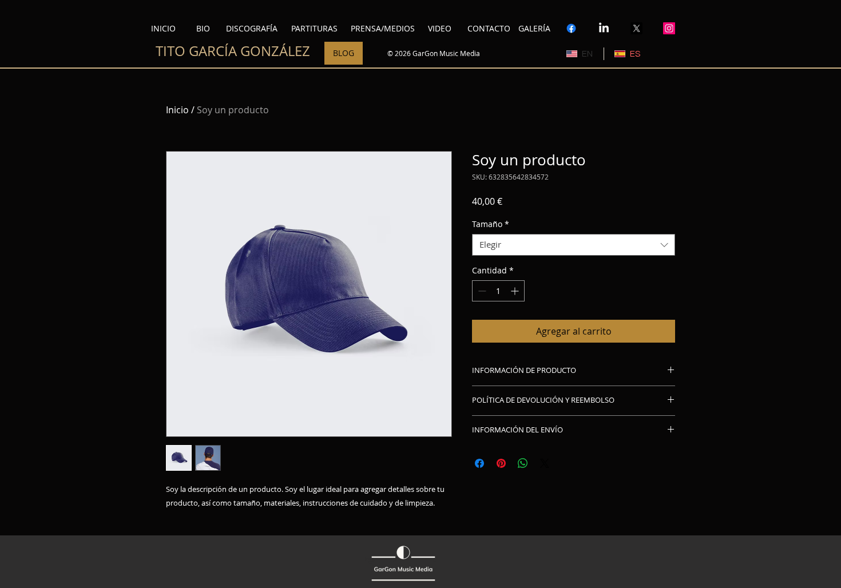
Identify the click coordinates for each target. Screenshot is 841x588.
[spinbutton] (498, 291)
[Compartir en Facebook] (479, 463)
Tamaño (490, 224)
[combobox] (573, 245)
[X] (636, 28)
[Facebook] (571, 28)
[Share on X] (545, 463)
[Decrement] (481, 291)
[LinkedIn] (604, 28)
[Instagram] (669, 28)
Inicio (177, 110)
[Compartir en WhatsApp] (523, 463)
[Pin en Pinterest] (501, 463)
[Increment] (516, 291)
